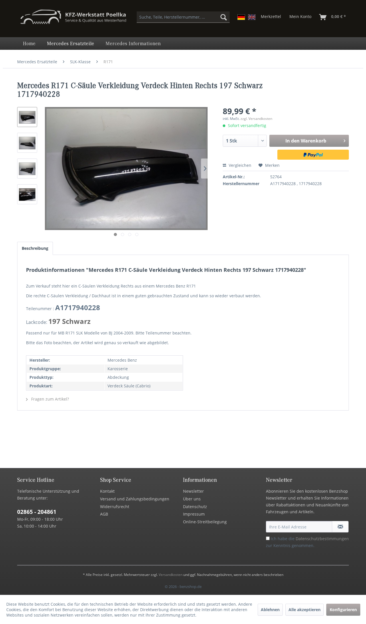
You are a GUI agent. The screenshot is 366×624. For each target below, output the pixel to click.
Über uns (192, 499)
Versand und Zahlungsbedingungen (134, 499)
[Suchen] (224, 17)
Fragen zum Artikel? (49, 399)
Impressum (194, 514)
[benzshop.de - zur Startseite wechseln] (73, 19)
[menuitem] (183, 17)
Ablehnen (270, 609)
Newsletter (193, 491)
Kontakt (107, 491)
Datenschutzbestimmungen (322, 538)
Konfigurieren (343, 609)
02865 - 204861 (36, 512)
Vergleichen (239, 165)
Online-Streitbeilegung (205, 521)
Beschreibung (35, 248)
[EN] (252, 17)
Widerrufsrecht (114, 506)
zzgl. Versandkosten (256, 118)
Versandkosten (170, 574)
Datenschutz (195, 506)
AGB (104, 514)
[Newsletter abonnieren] (340, 526)
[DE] (241, 17)
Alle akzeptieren (305, 609)
